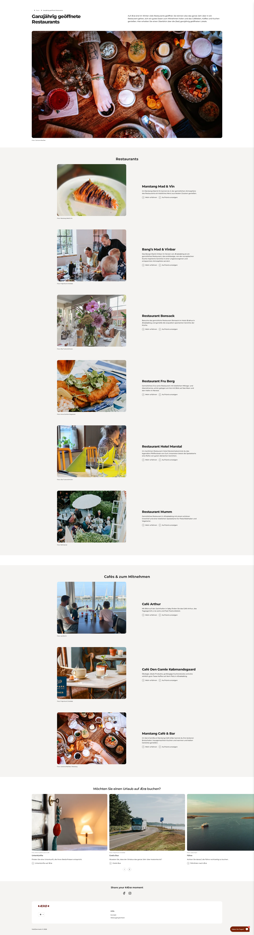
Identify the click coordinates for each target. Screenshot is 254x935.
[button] (69, 858)
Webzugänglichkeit (118, 918)
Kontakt (113, 915)
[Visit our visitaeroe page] (124, 893)
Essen (37, 10)
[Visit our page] (130, 893)
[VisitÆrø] (43, 906)
